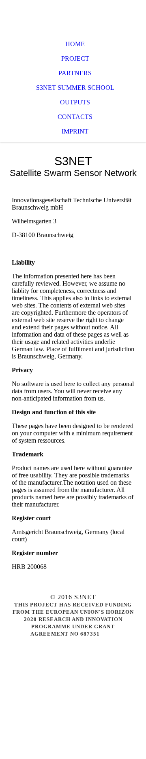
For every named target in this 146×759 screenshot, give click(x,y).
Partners (75, 73)
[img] (73, 16)
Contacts (75, 116)
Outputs (75, 102)
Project (75, 58)
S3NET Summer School (75, 87)
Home (75, 43)
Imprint (75, 131)
